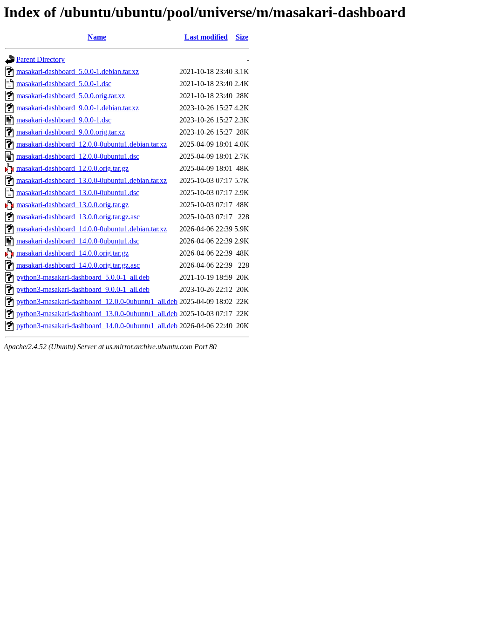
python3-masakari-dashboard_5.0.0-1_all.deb (83, 277)
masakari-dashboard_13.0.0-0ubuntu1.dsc (77, 192)
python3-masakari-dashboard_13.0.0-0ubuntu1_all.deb (96, 314)
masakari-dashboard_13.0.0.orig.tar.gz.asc (78, 217)
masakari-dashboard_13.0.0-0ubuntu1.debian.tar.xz (91, 180)
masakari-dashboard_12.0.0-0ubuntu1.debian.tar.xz (91, 144)
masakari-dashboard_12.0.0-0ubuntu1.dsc (77, 156)
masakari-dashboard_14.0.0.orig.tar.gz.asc (78, 265)
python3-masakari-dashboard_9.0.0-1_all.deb (83, 289)
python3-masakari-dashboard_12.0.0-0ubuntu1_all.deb (96, 301)
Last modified (206, 37)
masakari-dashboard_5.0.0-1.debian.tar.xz (77, 71)
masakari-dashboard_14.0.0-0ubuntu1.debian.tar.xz (91, 229)
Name (97, 37)
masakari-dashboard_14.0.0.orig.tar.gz (72, 253)
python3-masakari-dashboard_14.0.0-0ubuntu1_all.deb (96, 326)
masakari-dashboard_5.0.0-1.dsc (63, 84)
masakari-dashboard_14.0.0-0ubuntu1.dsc (77, 241)
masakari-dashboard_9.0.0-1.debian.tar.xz (77, 108)
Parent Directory (40, 59)
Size (242, 37)
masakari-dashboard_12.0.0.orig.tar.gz (72, 168)
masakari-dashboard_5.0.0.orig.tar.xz (70, 96)
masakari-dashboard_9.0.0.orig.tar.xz (70, 132)
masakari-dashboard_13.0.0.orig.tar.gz (72, 205)
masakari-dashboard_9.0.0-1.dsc (63, 120)
